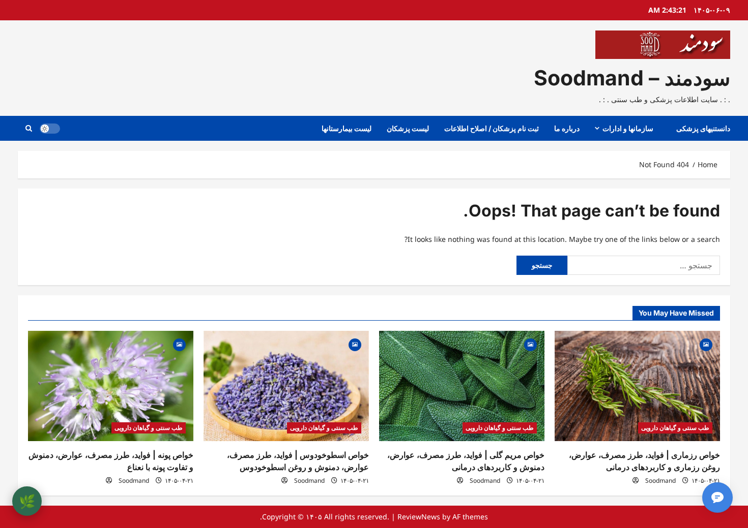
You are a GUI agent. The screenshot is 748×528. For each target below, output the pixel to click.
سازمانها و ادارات (627, 128)
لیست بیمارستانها (346, 128)
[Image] (706, 344)
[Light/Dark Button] (50, 128)
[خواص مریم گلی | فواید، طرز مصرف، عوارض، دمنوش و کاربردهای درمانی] (461, 386)
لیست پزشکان (408, 128)
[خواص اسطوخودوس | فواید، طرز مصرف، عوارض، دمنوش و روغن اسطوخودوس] (286, 386)
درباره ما (567, 128)
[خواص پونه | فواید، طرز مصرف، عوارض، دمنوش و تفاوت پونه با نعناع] (110, 386)
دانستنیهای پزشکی (703, 128)
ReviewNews (418, 516)
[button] (28, 128)
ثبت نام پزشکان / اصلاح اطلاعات (491, 128)
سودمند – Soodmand (632, 77)
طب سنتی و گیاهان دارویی (675, 427)
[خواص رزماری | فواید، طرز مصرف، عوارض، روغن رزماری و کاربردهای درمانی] (637, 386)
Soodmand (660, 480)
